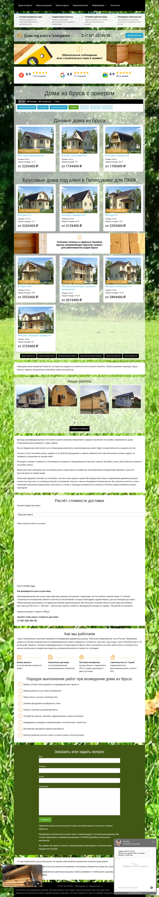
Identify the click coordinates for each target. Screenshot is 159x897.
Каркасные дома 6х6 (113, 356)
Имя (40, 756)
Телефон (42, 766)
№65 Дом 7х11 (25, 215)
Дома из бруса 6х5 (28, 356)
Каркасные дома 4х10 (46, 356)
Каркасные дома (44, 5)
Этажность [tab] (46, 101)
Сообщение (43, 786)
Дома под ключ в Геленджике (46, 35)
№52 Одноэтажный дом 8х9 (31, 155)
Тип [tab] (23, 101)
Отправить (45, 820)
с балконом (43, 107)
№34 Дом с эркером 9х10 (73, 215)
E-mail (41, 776)
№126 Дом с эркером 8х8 (117, 155)
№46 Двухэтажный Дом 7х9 (118, 286)
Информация (98, 5)
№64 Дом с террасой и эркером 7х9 (34, 335)
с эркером (73, 107)
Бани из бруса (62, 5)
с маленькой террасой (27, 107)
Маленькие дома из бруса (67, 356)
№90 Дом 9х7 (111, 215)
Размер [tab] (33, 101)
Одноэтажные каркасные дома (91, 356)
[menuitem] (25, 5)
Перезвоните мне (134, 35)
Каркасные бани (80, 5)
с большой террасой (58, 107)
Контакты (115, 5)
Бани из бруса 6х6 (130, 356)
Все (58, 101)
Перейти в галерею (79, 429)
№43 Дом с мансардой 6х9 (74, 155)
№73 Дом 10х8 (25, 286)
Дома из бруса (25, 5)
